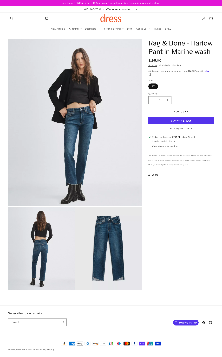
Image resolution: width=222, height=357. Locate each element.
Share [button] (155, 174)
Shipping (152, 65)
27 (153, 86)
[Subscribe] (62, 322)
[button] (11, 18)
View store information (165, 146)
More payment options (181, 128)
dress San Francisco (25, 349)
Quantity (152, 93)
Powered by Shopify (45, 349)
